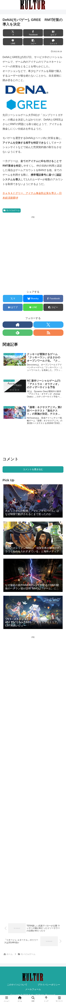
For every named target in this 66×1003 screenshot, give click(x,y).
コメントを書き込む (33, 469)
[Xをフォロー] (48, 324)
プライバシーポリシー (49, 984)
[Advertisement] (33, 252)
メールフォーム (33, 989)
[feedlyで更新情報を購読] (18, 332)
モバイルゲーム (13, 210)
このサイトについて (17, 984)
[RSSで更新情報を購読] (48, 332)
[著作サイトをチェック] (18, 324)
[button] (33, 41)
